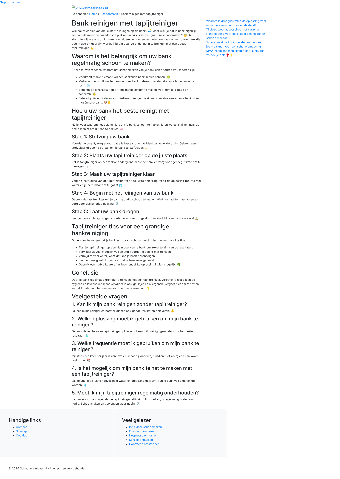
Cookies (21, 435)
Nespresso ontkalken (143, 435)
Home (193, 8)
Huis (214, 8)
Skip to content (10, 2)
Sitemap (21, 431)
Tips (264, 8)
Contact (21, 427)
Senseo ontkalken (141, 439)
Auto (226, 8)
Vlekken (253, 8)
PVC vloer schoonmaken (145, 427)
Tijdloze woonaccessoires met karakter (232, 29)
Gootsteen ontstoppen (144, 444)
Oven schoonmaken (142, 431)
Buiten (204, 8)
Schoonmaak (109, 14)
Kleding (237, 8)
